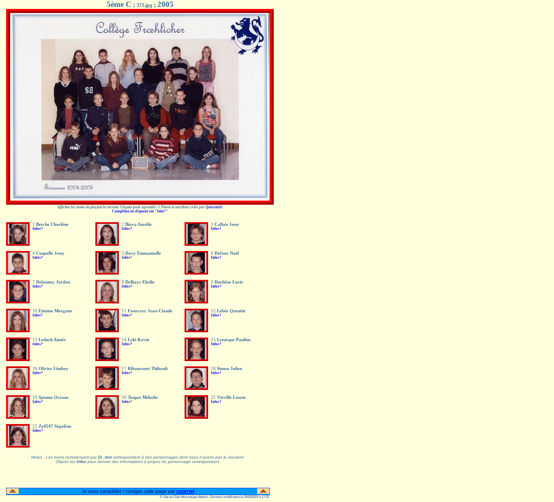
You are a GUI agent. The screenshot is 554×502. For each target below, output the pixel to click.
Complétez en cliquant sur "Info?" (140, 211)
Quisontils (214, 207)
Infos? (37, 229)
